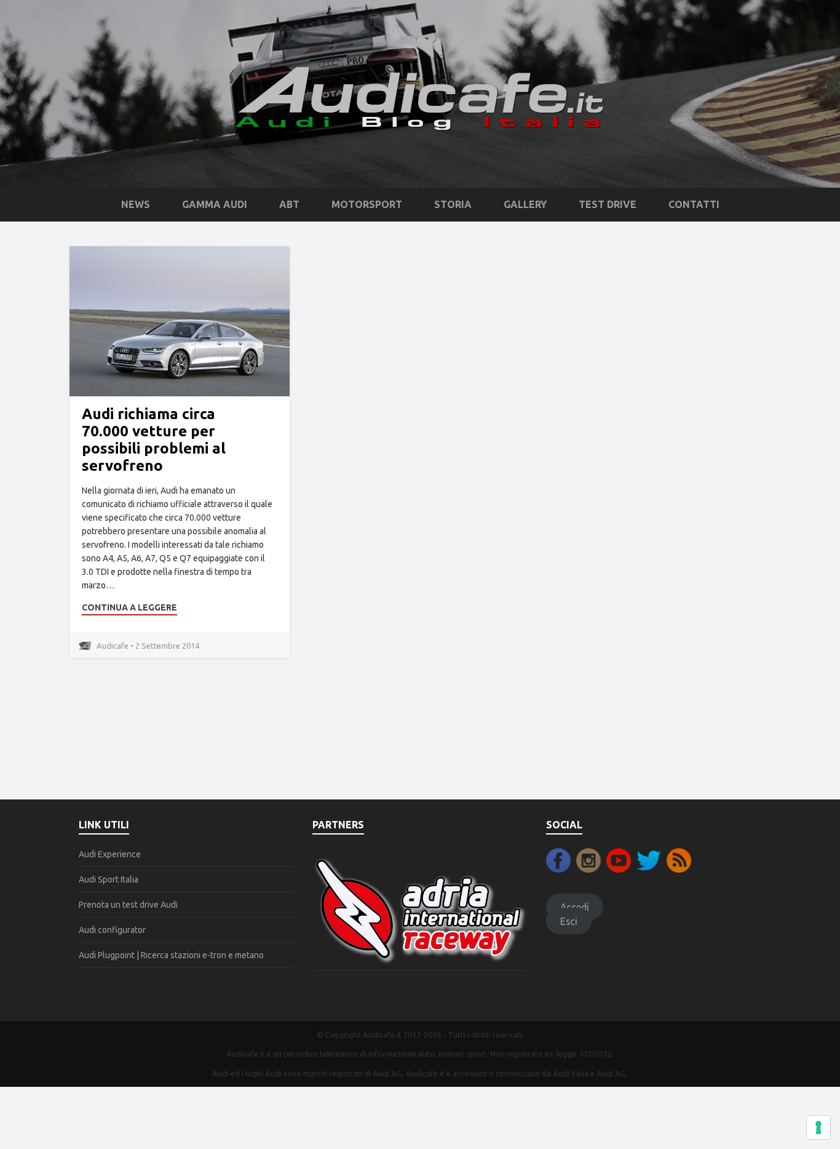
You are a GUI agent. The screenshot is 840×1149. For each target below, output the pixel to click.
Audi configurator (112, 930)
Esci (568, 920)
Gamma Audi (214, 204)
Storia (453, 204)
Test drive (607, 204)
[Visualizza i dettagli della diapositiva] (420, 910)
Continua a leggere (129, 607)
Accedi (574, 907)
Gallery (525, 204)
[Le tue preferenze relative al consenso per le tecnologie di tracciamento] (818, 1127)
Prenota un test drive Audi (128, 905)
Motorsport (366, 204)
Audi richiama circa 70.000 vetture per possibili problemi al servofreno (154, 440)
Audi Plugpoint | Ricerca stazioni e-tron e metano (171, 955)
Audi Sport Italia (108, 879)
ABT (289, 204)
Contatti (693, 204)
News (135, 204)
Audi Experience (110, 854)
